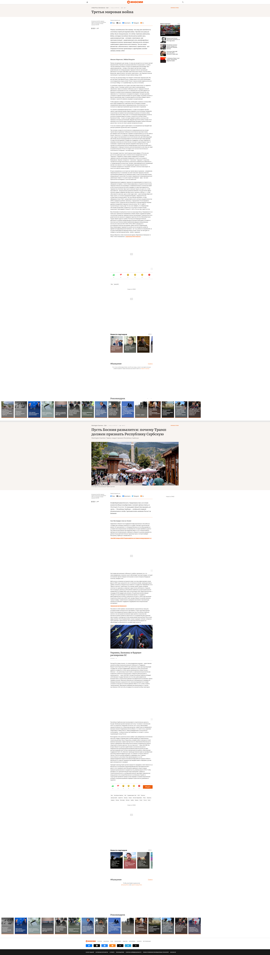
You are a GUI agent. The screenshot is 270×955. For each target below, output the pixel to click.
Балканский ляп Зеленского (118, 606)
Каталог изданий (90, 952)
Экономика (106, 941)
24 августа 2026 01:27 (113, 425)
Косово (130, 797)
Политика (99, 941)
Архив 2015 (116, 284)
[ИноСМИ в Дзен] (97, 945)
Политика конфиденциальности (133, 952)
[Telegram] (135, 22)
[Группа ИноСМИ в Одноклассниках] (112, 945)
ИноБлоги (139, 941)
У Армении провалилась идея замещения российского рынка (169, 33)
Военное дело (118, 941)
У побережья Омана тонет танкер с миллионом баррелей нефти (173, 59)
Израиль (136, 800)
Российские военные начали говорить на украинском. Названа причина (172, 46)
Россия (145, 800)
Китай (149, 800)
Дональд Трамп (114, 797)
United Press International (98, 7)
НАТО (139, 795)
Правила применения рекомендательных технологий (156, 952)
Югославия (122, 800)
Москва (117, 800)
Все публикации (147, 941)
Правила (150, 363)
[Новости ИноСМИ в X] (136, 945)
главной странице (145, 368)
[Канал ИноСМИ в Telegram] (128, 945)
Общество (125, 941)
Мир (112, 284)
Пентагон (143, 795)
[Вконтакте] (126, 22)
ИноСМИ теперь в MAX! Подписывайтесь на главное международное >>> (131, 538)
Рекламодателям (120, 952)
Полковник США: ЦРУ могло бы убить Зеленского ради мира (172, 53)
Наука (111, 941)
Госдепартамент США (131, 795)
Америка (112, 800)
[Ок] (142, 22)
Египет (141, 800)
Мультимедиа (132, 941)
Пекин (144, 797)
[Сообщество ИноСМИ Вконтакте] (104, 945)
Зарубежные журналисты (102, 952)
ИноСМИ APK (173, 952)
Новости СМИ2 (131, 289)
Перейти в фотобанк (111, 486)
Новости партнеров (170, 23)
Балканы (125, 797)
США (107, 7)
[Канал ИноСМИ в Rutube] (120, 945)
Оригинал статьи (175, 7)
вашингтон (120, 797)
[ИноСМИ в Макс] (89, 945)
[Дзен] (119, 22)
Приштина (149, 797)
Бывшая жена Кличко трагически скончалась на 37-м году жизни (173, 39)
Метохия (127, 800)
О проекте (112, 952)
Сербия (132, 800)
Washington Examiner (97, 425)
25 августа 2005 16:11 (115, 7)
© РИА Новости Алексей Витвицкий (98, 486)
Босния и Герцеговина (137, 797)
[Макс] (112, 22)
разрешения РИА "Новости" (133, 236)
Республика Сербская (118, 795)
